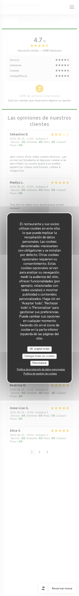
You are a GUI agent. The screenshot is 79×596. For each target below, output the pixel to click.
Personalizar (39, 363)
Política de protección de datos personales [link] (41, 369)
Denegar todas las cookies (40, 356)
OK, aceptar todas (40, 349)
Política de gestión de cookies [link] (40, 373)
